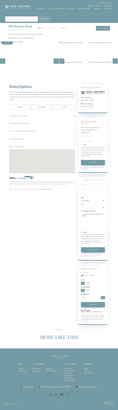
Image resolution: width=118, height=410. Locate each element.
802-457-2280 (108, 6)
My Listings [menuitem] (41, 8)
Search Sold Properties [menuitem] (51, 371)
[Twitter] (67, 394)
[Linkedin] (56, 394)
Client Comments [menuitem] (88, 373)
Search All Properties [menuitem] (55, 8)
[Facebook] (50, 394)
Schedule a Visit (99, 180)
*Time (82, 204)
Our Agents (90, 108)
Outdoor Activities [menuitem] (68, 375)
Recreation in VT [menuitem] (68, 373)
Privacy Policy (87, 156)
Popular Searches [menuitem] (50, 368)
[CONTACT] (103, 28)
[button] (44, 19)
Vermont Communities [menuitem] (69, 380)
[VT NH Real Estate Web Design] (109, 404)
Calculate (93, 304)
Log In (92, 6)
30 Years (85, 275)
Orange (25, 189)
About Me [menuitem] (97, 8)
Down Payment (85, 287)
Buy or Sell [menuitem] (71, 8)
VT (21, 189)
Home (11, 189)
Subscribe (93, 162)
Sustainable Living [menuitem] (68, 378)
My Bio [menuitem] (86, 368)
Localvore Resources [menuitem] (69, 371)
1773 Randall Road (55, 387)
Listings (16, 189)
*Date (82, 197)
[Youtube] (62, 394)
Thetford (31, 189)
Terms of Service (88, 256)
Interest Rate (85, 294)
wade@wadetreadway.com (87, 387)
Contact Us (83, 108)
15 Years (93, 275)
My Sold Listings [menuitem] (22, 371)
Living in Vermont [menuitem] (84, 8)
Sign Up (98, 6)
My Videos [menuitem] (87, 371)
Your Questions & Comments (88, 211)
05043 (38, 189)
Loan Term (84, 273)
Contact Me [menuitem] (108, 8)
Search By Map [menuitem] (36, 368)
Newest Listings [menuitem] (37, 371)
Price (82, 280)
